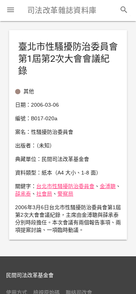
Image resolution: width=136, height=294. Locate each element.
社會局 (44, 194)
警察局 (65, 194)
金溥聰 (108, 186)
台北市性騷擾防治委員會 (65, 186)
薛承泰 (23, 194)
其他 (28, 91)
